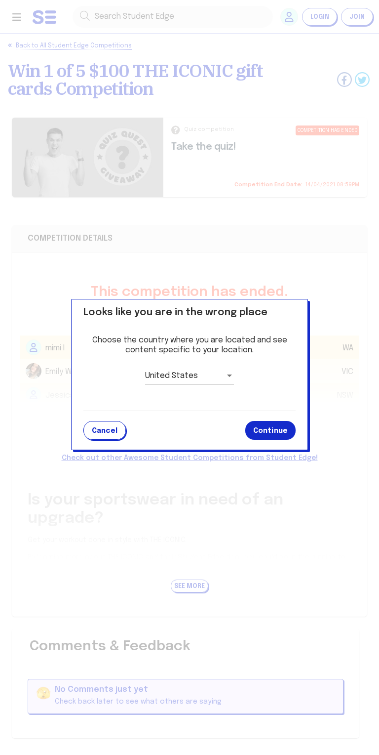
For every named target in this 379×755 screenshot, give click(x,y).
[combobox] (189, 376)
